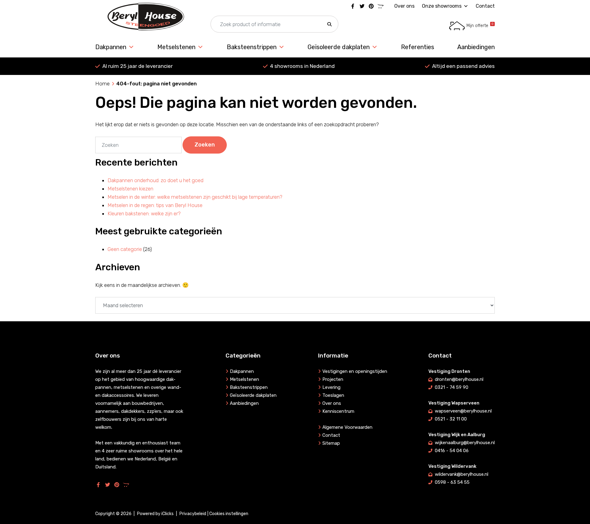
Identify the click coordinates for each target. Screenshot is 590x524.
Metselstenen (176, 47)
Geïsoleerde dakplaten (339, 47)
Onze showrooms (442, 6)
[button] (329, 24)
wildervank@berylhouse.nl (461, 474)
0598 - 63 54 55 (452, 482)
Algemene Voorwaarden (347, 427)
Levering (331, 387)
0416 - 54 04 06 (452, 450)
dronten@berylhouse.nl (459, 379)
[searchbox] (274, 24)
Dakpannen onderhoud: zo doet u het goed (155, 180)
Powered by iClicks (155, 513)
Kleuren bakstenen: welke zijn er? (144, 213)
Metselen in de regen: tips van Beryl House (155, 205)
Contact (485, 6)
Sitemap (331, 443)
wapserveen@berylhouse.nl (463, 411)
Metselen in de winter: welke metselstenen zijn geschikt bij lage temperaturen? (195, 197)
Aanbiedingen (476, 47)
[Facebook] (352, 6)
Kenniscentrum (338, 411)
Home (102, 83)
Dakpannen (110, 47)
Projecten (332, 379)
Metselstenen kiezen (130, 189)
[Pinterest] (371, 6)
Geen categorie (125, 249)
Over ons (404, 6)
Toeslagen (333, 395)
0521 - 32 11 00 (451, 419)
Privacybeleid (192, 513)
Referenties (417, 47)
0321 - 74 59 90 (451, 387)
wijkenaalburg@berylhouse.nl (465, 442)
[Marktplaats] (380, 6)
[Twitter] (362, 6)
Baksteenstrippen (252, 47)
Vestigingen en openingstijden (354, 371)
